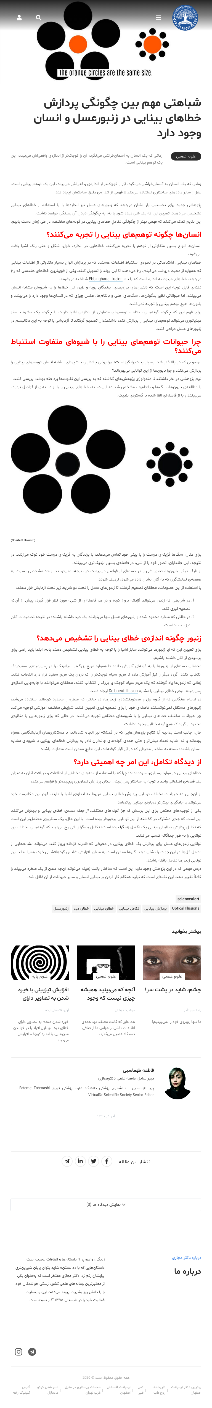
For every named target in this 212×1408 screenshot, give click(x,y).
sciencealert (188, 899)
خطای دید (81, 908)
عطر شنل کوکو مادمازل (47, 1390)
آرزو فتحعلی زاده (57, 1010)
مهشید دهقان (125, 1010)
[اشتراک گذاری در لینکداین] (80, 1161)
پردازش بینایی (155, 908)
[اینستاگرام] (18, 1352)
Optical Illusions (185, 908)
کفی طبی (141, 1390)
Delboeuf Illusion (123, 691)
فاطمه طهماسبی (138, 1070)
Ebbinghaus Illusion (106, 279)
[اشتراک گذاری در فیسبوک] (106, 1161)
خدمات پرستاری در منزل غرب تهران (82, 1390)
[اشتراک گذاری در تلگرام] (67, 1161)
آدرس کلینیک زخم (21, 1390)
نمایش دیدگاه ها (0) (103, 1205)
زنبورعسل (61, 908)
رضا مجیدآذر (192, 1010)
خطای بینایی (104, 908)
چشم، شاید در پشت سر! (173, 990)
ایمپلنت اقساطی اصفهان (119, 1390)
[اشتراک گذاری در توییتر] (93, 1161)
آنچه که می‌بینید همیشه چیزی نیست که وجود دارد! (108, 998)
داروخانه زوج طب (159, 1390)
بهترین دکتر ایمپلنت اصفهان (186, 1390)
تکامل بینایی (129, 908)
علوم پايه (40, 976)
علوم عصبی (186, 156)
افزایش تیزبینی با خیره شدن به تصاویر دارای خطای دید (43, 998)
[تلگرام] (32, 1352)
